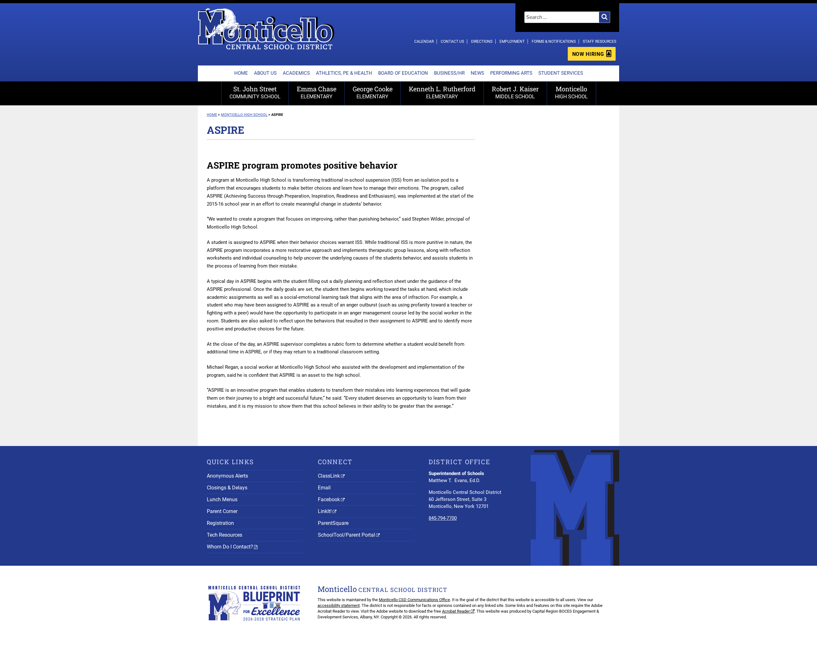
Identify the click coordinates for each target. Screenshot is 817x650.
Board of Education (403, 73)
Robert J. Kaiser (515, 92)
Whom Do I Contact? (230, 547)
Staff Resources (599, 41)
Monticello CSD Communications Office (414, 599)
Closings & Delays (227, 488)
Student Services (560, 73)
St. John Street (255, 92)
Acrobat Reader (456, 611)
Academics (296, 73)
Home (241, 73)
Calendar (424, 41)
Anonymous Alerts (227, 476)
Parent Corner (222, 511)
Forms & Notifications (554, 41)
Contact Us (452, 41)
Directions (481, 41)
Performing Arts (511, 73)
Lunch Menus (222, 499)
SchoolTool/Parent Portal (346, 535)
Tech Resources (224, 535)
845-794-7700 (443, 518)
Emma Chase (316, 92)
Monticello (571, 92)
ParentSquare (333, 523)
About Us (265, 73)
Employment (512, 41)
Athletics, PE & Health (344, 73)
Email (324, 488)
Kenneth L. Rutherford (442, 92)
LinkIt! (325, 511)
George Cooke (373, 92)
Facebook (329, 499)
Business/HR (449, 73)
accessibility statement (339, 605)
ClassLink (329, 476)
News (477, 73)
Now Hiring (588, 54)
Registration (220, 523)
